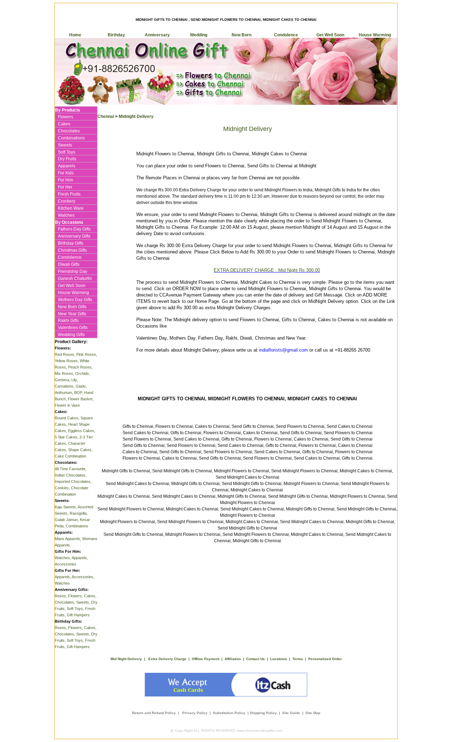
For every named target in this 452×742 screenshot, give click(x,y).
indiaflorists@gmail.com (283, 350)
